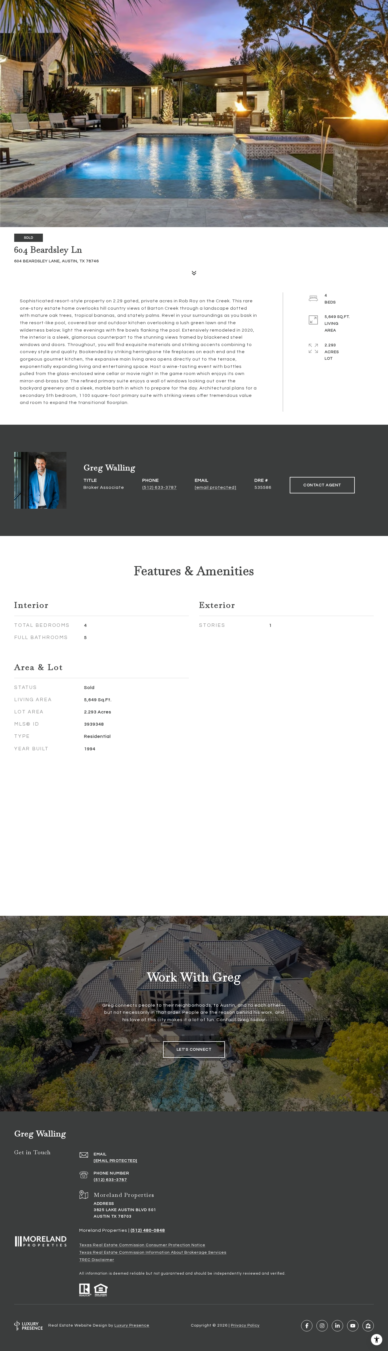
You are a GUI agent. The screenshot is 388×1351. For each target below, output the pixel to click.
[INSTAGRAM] (322, 1325)
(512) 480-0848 (148, 1230)
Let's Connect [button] (194, 1050)
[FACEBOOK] (306, 1325)
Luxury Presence (131, 1325)
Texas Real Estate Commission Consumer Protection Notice (142, 1245)
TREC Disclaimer (96, 1260)
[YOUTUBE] (352, 1325)
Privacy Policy (245, 1325)
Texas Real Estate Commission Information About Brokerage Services (152, 1252)
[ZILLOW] (368, 1325)
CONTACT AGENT (322, 485)
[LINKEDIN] (337, 1325)
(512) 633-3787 (159, 487)
